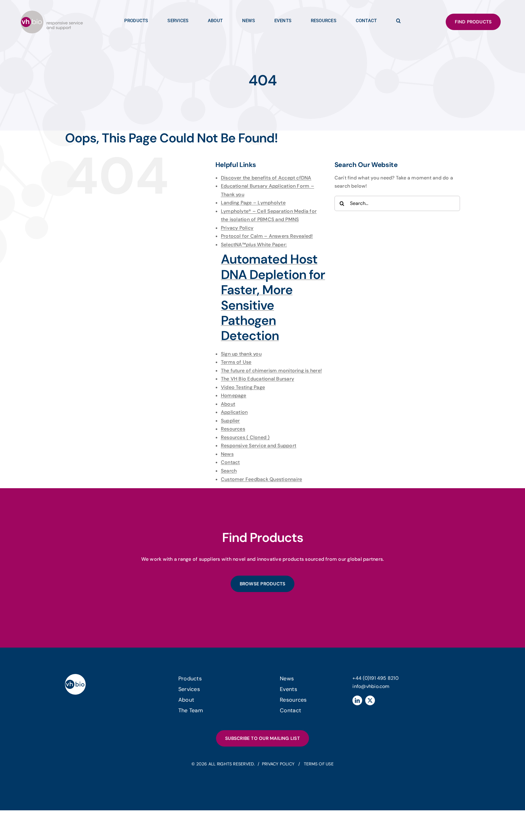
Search (229, 471)
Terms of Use (236, 362)
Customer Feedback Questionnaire (261, 479)
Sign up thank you (241, 354)
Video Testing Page (243, 387)
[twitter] (370, 700)
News (227, 454)
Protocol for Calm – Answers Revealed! (267, 236)
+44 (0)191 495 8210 (375, 678)
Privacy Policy (237, 228)
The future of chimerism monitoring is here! (271, 370)
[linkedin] (357, 700)
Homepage (233, 395)
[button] (398, 22)
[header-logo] (52, 13)
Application (234, 412)
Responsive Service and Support (258, 445)
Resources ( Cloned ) (245, 437)
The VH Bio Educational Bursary (257, 379)
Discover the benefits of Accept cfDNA (266, 178)
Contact (230, 462)
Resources (233, 429)
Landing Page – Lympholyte (253, 202)
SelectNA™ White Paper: (273, 292)
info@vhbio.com (370, 686)
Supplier (230, 420)
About (228, 404)
